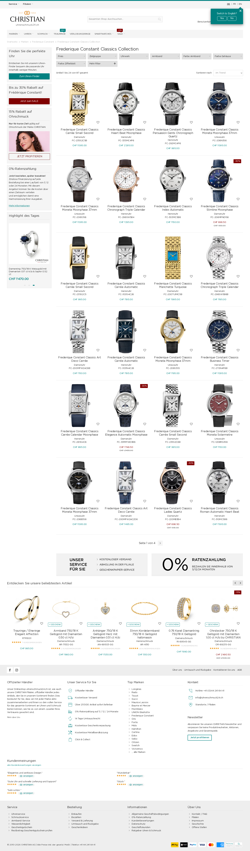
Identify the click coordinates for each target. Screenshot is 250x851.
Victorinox (137, 749)
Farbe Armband (192, 56)
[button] (25, 285)
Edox (134, 736)
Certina (135, 732)
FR (234, 4)
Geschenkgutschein (21, 827)
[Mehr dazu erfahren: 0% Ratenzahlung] (197, 564)
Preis (60, 56)
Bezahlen (76, 817)
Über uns (177, 670)
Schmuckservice (20, 817)
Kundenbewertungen (143, 821)
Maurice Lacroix (140, 702)
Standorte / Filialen (205, 705)
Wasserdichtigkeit (20, 824)
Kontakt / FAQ (199, 814)
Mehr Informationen (19, 206)
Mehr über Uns (13, 717)
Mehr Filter (95, 64)
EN (240, 4)
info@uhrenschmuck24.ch (209, 698)
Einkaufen (76, 814)
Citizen (135, 742)
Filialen (195, 817)
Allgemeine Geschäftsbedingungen (150, 814)
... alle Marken (138, 752)
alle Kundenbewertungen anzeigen (24, 765)
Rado (134, 692)
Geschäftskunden (141, 827)
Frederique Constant (143, 716)
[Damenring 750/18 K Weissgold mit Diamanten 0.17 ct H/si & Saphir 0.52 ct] (29, 243)
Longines (136, 689)
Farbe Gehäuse (223, 56)
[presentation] (11, 250)
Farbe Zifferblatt (66, 64)
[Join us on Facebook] (10, 672)
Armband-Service (20, 821)
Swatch (136, 745)
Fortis (135, 722)
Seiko (134, 739)
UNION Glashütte (141, 712)
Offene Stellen (199, 827)
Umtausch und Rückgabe (197, 670)
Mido (134, 726)
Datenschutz (138, 824)
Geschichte (198, 824)
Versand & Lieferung (82, 821)
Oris (134, 719)
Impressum (198, 821)
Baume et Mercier (141, 706)
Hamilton (136, 729)
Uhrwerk (125, 56)
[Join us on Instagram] (17, 672)
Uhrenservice (18, 814)
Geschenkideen (79, 827)
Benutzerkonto (206, 22)
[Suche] (159, 19)
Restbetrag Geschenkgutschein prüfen (31, 831)
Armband (157, 56)
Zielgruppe (95, 56)
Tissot (135, 696)
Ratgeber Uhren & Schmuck (146, 831)
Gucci (135, 699)
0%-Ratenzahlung (141, 817)
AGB (239, 670)
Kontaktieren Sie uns (224, 670)
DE (228, 4)
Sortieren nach (204, 73)
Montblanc (137, 709)
